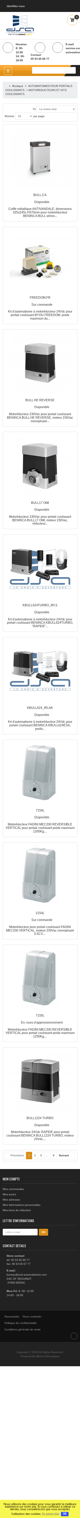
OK (65, 1513)
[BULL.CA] (40, 158)
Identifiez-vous (16, 6)
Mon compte (11, 1178)
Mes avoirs (9, 1194)
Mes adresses (11, 1199)
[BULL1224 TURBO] (40, 1081)
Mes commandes (13, 1189)
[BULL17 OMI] (40, 465)
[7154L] (40, 773)
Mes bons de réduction (17, 1210)
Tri (34, 109)
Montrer (9, 116)
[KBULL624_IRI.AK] (40, 670)
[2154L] (40, 876)
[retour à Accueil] (6, 86)
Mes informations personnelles (21, 1204)
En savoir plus (50, 1513)
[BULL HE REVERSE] (40, 363)
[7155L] (40, 978)
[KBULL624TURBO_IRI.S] (40, 568)
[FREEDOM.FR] (40, 260)
